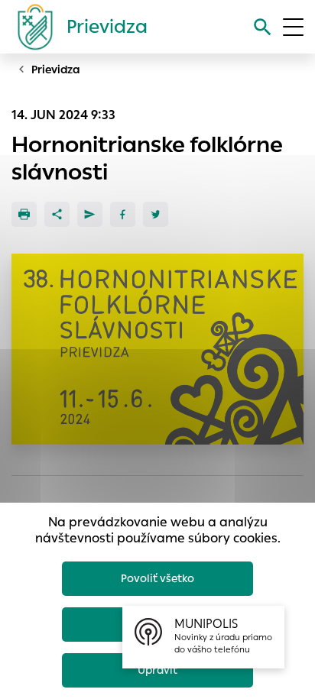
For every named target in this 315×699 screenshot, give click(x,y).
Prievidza (55, 69)
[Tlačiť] (24, 214)
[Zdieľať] (57, 214)
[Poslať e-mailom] (89, 214)
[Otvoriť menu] (293, 27)
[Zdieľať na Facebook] (122, 214)
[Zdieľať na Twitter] (155, 214)
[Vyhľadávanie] (262, 27)
